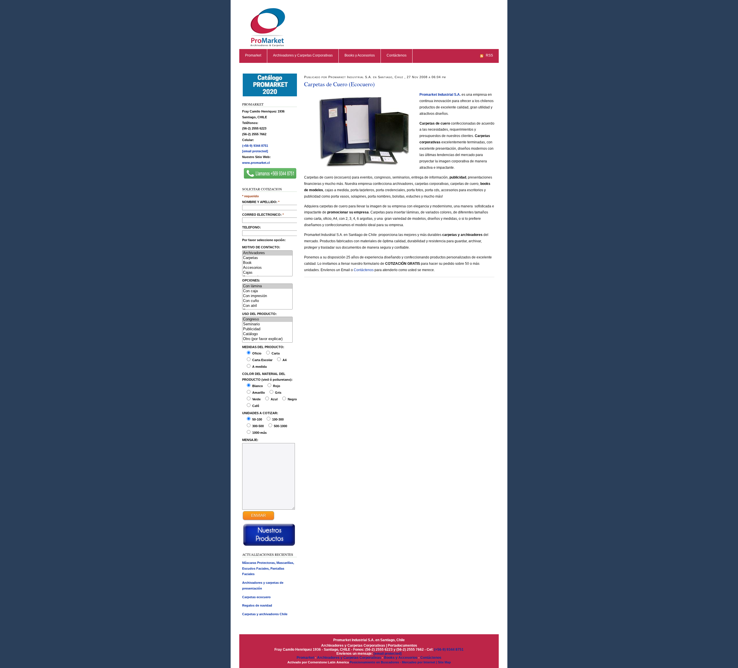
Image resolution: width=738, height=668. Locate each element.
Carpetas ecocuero (256, 597)
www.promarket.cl (256, 162)
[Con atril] (267, 305)
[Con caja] (267, 291)
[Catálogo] (267, 334)
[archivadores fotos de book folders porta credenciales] (270, 95)
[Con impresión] (267, 296)
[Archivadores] (267, 253)
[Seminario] (267, 324)
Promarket (253, 55)
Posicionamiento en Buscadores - (376, 662)
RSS (489, 55)
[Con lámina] (267, 286)
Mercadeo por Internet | (420, 662)
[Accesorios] (267, 267)
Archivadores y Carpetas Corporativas (303, 55)
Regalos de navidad (257, 605)
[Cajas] (267, 272)
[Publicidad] (267, 329)
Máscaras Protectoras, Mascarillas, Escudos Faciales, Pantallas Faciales (268, 568)
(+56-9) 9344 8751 (255, 145)
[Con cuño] (267, 301)
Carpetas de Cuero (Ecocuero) (339, 84)
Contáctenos (396, 55)
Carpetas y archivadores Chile (264, 614)
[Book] (267, 262)
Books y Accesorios (359, 55)
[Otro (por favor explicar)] (267, 339)
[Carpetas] (267, 258)
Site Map (444, 662)
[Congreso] (267, 319)
